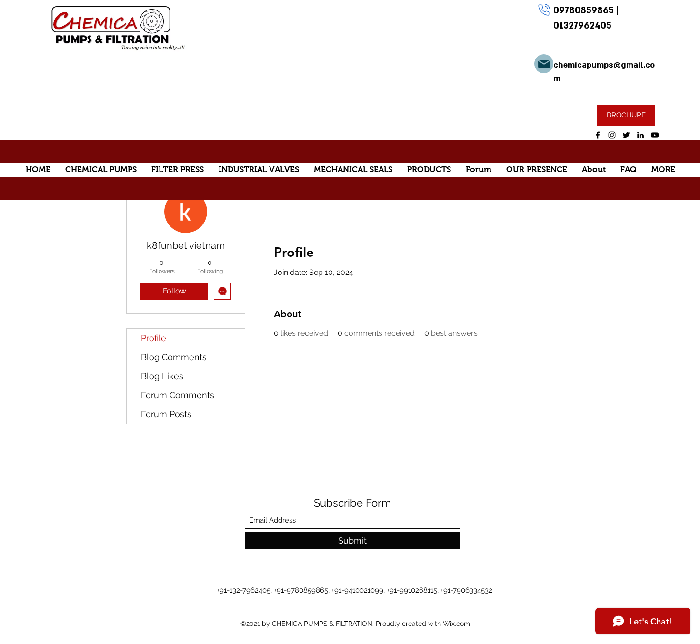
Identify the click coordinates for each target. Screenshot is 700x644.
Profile (153, 338)
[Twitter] (626, 135)
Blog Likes (162, 376)
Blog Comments (174, 357)
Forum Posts (166, 414)
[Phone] (543, 9)
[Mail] (543, 63)
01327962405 (582, 26)
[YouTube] (655, 135)
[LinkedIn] (640, 135)
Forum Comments (177, 395)
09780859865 (584, 10)
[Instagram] (612, 135)
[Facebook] (597, 135)
